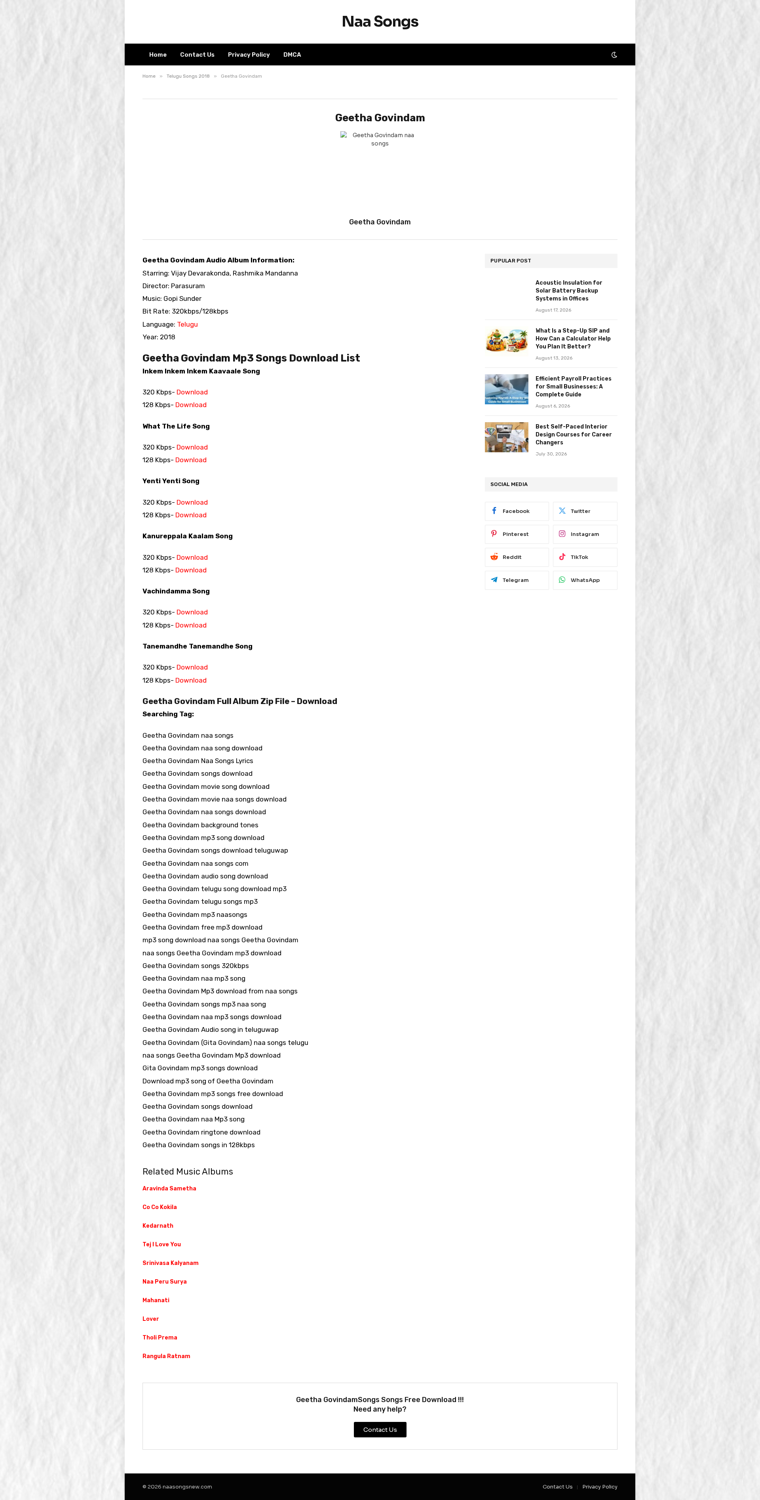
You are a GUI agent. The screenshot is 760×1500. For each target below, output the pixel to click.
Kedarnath (157, 1226)
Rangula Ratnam (166, 1356)
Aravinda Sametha (169, 1188)
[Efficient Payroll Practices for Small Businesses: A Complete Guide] (506, 389)
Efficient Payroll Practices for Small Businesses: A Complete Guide (574, 386)
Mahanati (155, 1300)
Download (192, 392)
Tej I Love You (161, 1244)
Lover (150, 1319)
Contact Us (197, 54)
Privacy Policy (249, 54)
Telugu (187, 324)
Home (158, 54)
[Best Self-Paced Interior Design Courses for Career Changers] (506, 437)
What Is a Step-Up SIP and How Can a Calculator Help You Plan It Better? (573, 338)
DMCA (292, 54)
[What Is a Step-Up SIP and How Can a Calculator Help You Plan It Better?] (506, 341)
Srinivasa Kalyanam (170, 1263)
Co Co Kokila (159, 1207)
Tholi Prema (159, 1337)
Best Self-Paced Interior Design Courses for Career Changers (574, 434)
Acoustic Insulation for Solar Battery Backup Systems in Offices (569, 290)
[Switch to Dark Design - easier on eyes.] (614, 55)
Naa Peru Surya (164, 1281)
